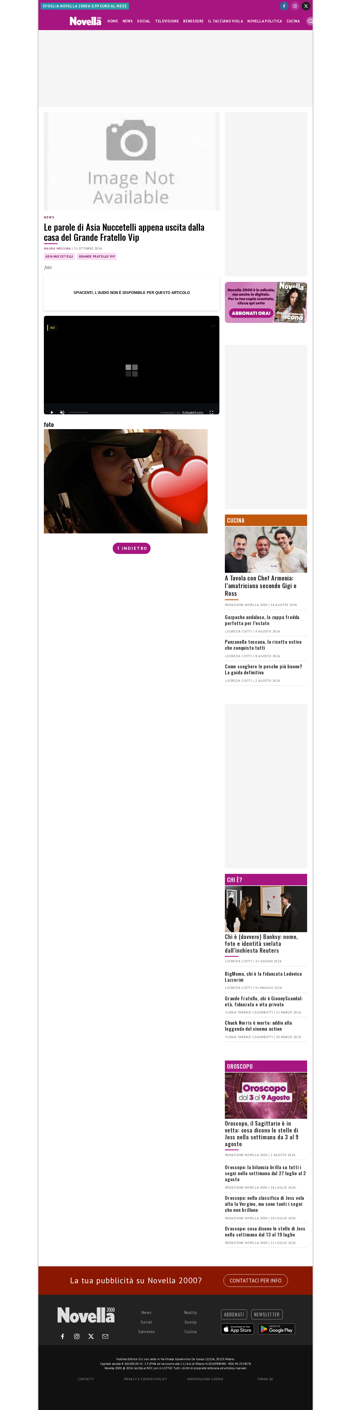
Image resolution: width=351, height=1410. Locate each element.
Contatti (86, 1379)
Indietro (134, 548)
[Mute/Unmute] (62, 412)
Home (112, 21)
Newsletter (267, 1314)
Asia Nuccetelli (59, 256)
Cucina (293, 21)
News (128, 21)
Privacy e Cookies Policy (145, 1379)
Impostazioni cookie (205, 1379)
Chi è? (234, 880)
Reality (190, 1312)
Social (144, 21)
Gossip (191, 1322)
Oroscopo (240, 1066)
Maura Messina (57, 248)
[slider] (78, 412)
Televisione (167, 21)
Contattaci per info (256, 1280)
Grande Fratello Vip (97, 256)
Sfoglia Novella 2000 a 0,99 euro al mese (85, 6)
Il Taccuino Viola (225, 21)
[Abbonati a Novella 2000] (266, 302)
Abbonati (234, 1314)
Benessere (193, 21)
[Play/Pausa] (51, 412)
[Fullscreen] (211, 412)
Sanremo (146, 1331)
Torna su (265, 1379)
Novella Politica (264, 21)
